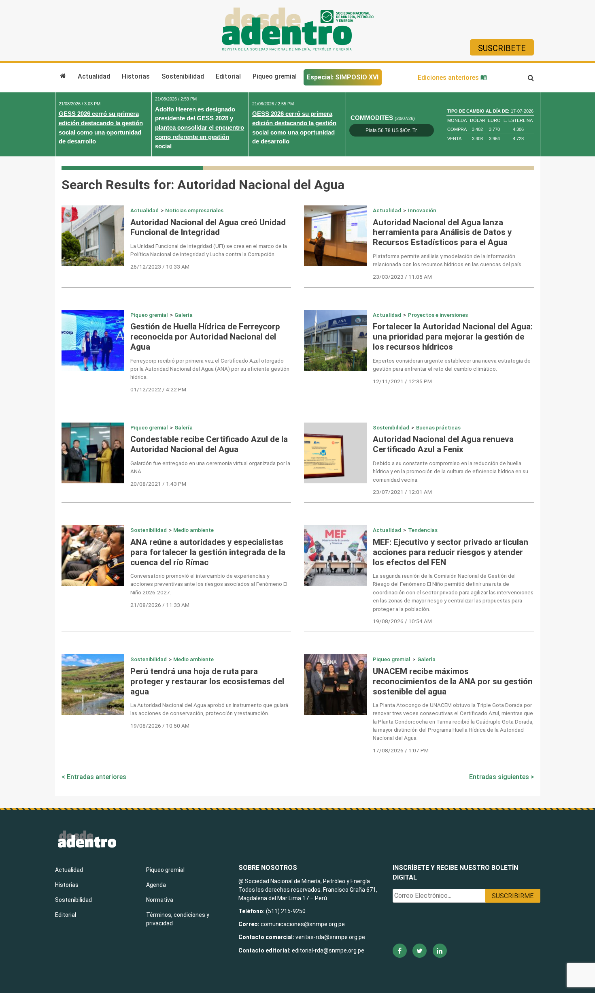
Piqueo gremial (275, 76)
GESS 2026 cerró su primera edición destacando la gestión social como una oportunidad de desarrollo (101, 127)
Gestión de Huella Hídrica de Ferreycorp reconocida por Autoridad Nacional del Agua (205, 337)
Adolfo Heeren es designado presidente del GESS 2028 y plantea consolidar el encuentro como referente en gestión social (199, 127)
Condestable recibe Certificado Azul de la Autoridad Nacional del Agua (209, 444)
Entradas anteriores (96, 777)
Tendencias (423, 530)
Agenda (156, 885)
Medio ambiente (193, 530)
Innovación (422, 210)
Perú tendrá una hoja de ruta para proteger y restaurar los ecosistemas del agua (207, 681)
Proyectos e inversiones (438, 315)
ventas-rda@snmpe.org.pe (330, 937)
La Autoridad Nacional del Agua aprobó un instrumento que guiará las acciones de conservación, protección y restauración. (209, 709)
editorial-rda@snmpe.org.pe (328, 950)
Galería (183, 315)
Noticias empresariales (194, 210)
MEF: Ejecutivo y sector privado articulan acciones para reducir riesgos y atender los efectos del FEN (450, 552)
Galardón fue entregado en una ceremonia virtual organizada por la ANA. (210, 467)
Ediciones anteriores (449, 77)
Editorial (228, 76)
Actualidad (94, 76)
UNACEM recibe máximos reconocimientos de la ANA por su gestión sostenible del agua (453, 681)
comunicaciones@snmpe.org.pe (303, 924)
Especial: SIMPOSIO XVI (342, 77)
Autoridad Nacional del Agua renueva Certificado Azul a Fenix (443, 444)
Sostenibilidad (183, 76)
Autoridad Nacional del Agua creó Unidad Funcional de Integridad (208, 227)
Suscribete (502, 48)
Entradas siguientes (499, 777)
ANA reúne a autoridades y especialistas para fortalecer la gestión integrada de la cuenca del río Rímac (207, 552)
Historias (136, 76)
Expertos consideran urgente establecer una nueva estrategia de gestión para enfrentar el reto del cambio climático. (452, 364)
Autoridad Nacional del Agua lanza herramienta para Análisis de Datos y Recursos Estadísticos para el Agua (442, 233)
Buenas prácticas (438, 427)
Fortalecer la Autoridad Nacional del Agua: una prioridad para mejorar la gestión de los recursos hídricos (453, 337)
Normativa (159, 900)
